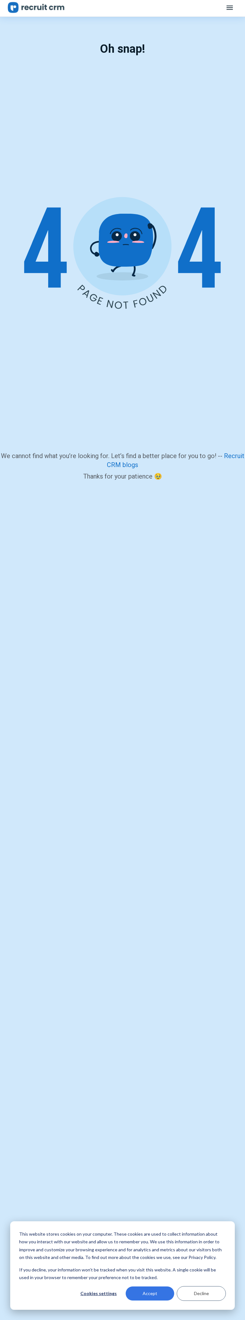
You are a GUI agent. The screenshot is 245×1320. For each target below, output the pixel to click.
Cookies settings (98, 1293)
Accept (150, 1293)
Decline (201, 1293)
